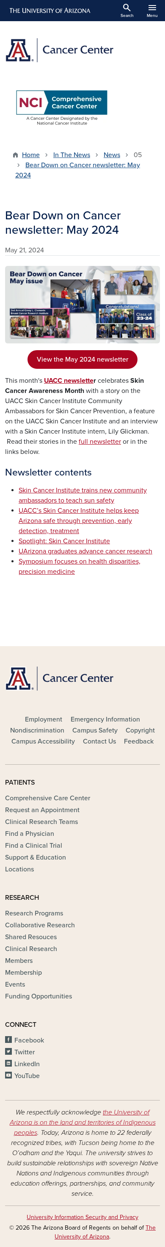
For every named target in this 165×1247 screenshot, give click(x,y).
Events (15, 984)
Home (31, 155)
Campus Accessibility (43, 741)
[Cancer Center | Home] (82, 50)
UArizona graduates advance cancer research (85, 551)
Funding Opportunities (38, 996)
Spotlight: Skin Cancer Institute (64, 541)
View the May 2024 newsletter (82, 359)
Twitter (24, 1052)
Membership (23, 972)
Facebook (29, 1040)
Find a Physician (29, 833)
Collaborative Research (40, 925)
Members (19, 961)
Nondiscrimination (37, 730)
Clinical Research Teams (41, 822)
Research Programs (34, 913)
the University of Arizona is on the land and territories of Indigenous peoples (83, 1122)
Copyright (140, 730)
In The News (71, 155)
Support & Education (35, 857)
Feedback (139, 741)
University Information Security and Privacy (82, 1217)
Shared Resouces (31, 937)
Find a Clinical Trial (33, 845)
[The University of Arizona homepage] (49, 10)
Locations (19, 869)
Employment (43, 719)
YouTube (27, 1076)
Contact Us (99, 741)
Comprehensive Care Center (47, 798)
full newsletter (100, 441)
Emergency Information (105, 719)
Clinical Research (31, 949)
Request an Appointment (42, 810)
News (112, 155)
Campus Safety (95, 730)
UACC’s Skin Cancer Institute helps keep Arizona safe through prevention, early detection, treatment (79, 520)
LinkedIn (27, 1064)
